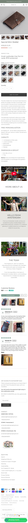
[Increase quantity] (11, 88)
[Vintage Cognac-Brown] (10, 80)
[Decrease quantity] (3, 88)
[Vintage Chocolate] (4, 67)
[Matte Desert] (17, 73)
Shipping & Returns (6, 459)
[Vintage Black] (10, 67)
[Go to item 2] (13, 302)
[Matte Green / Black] (23, 67)
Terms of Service (5, 477)
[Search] (4, 4)
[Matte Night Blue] (4, 73)
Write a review (10, 295)
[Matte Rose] (10, 73)
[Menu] (1, 4)
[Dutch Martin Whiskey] (4, 80)
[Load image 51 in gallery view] (14, 20)
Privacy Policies (5, 475)
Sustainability (4, 466)
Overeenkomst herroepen (8, 479)
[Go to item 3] (20, 302)
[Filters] (21, 295)
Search (3, 457)
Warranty (3, 463)
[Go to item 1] (5, 302)
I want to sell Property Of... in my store (11, 470)
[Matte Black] (23, 73)
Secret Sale (4, 473)
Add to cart (14, 94)
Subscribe (6, 405)
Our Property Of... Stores (7, 468)
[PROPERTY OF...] (14, 4)
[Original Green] (17, 67)
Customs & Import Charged (8, 461)
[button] (7, 326)
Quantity (3, 85)
